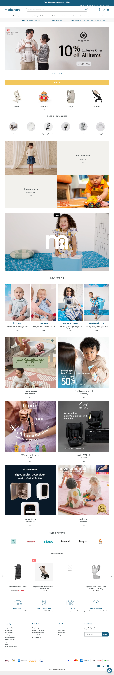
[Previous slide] (2, 48)
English (107, 5)
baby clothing (9, 628)
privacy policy (36, 637)
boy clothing (8, 632)
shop (17, 109)
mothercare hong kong (59, 669)
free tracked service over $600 (18, 611)
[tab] (50, 73)
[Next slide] (111, 48)
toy (6, 642)
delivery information (38, 630)
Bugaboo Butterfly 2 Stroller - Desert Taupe (44, 588)
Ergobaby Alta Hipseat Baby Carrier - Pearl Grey (96, 588)
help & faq (35, 628)
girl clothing (8, 630)
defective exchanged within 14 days (70, 611)
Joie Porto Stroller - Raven (17, 587)
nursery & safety (10, 639)
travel (6, 644)
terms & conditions (38, 632)
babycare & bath (10, 637)
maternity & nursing (11, 646)
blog (59, 635)
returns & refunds (37, 635)
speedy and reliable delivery (44, 611)
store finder (61, 630)
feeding (7, 635)
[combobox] (57, 9)
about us (61, 628)
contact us (61, 632)
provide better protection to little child (96, 611)
